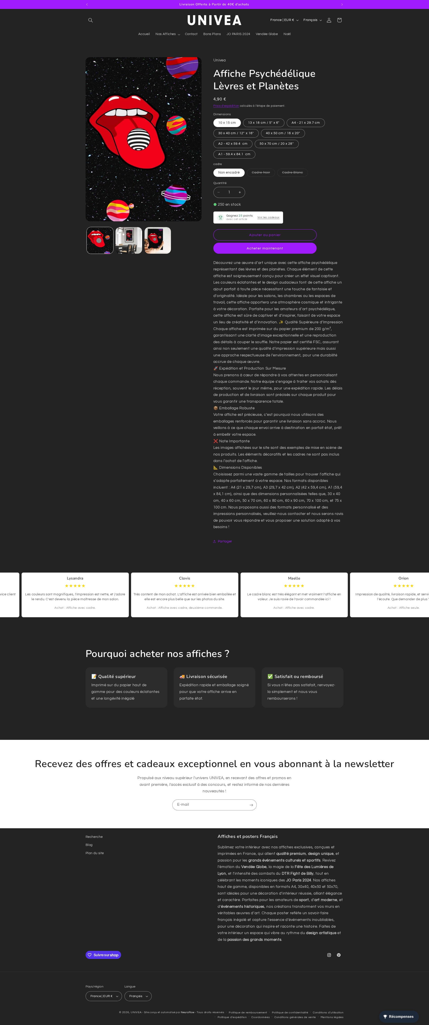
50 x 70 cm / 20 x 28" (277, 143)
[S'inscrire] (251, 804)
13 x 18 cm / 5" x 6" (264, 122)
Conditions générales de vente (295, 1017)
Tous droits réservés (210, 1012)
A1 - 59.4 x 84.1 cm (234, 154)
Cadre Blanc (295, 174)
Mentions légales (332, 1017)
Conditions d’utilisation (328, 1012)
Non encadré (229, 172)
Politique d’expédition (232, 1017)
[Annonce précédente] (87, 4)
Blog (89, 845)
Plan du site (95, 853)
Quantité (220, 183)
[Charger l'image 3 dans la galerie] (158, 240)
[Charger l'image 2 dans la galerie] (129, 240)
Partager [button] (225, 541)
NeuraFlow (188, 1012)
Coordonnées (260, 1017)
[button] (91, 20)
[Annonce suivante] (342, 4)
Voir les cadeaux (268, 217)
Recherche (94, 837)
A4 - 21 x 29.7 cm (306, 122)
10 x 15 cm (227, 122)
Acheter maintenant (265, 248)
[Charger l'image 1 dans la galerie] (100, 240)
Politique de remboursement (248, 1012)
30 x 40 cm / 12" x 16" (236, 133)
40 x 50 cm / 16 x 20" (283, 133)
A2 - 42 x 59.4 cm (233, 143)
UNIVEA (136, 1012)
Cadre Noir (263, 174)
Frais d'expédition (226, 105)
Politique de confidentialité (290, 1012)
